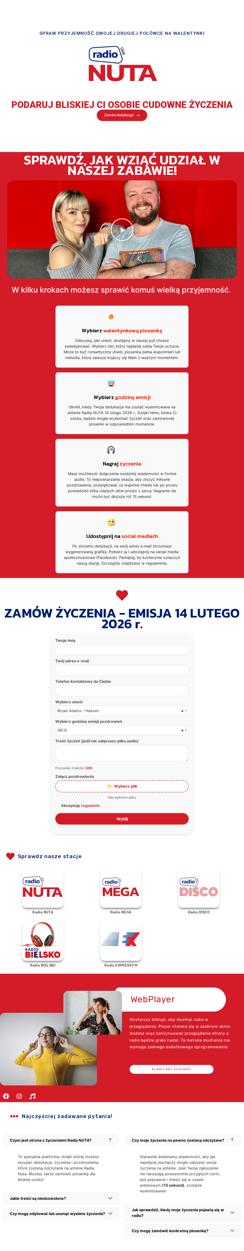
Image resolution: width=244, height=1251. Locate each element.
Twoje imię (65, 640)
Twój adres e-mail (72, 661)
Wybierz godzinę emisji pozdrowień (88, 721)
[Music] (32, 1096)
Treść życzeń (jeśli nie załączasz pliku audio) (97, 741)
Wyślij (122, 818)
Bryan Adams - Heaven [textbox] (120, 710)
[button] (122, 230)
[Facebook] (6, 1096)
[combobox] (122, 711)
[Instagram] (19, 1096)
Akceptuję (80, 805)
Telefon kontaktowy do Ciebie (83, 681)
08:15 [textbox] (120, 730)
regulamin (90, 805)
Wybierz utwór (69, 702)
